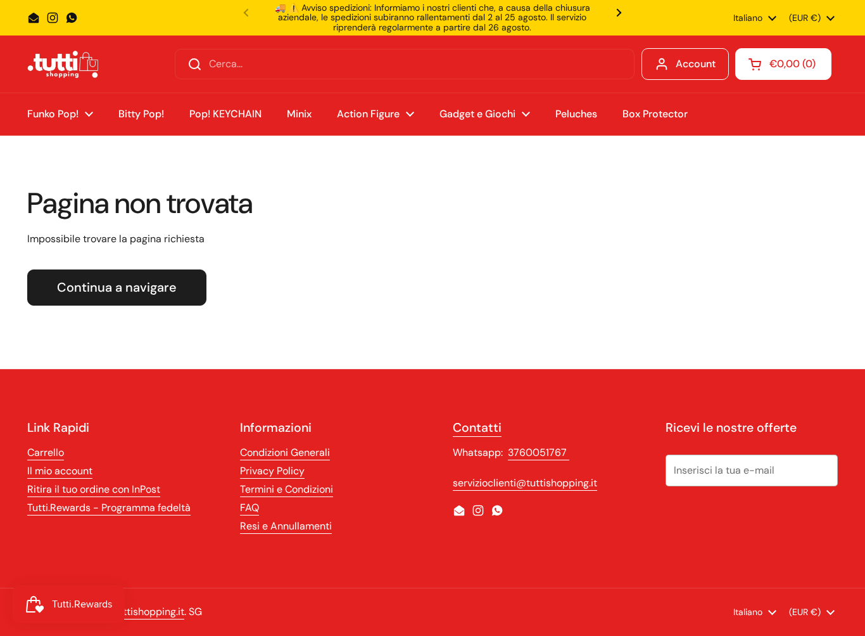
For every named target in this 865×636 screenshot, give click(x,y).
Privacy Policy (272, 470)
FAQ (249, 507)
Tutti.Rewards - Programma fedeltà (109, 507)
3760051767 (538, 452)
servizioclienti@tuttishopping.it (525, 483)
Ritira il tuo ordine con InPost (93, 489)
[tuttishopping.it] (62, 64)
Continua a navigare (117, 287)
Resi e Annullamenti (286, 526)
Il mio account (59, 470)
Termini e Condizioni (286, 489)
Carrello (45, 452)
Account (696, 63)
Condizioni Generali (285, 452)
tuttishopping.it (148, 611)
